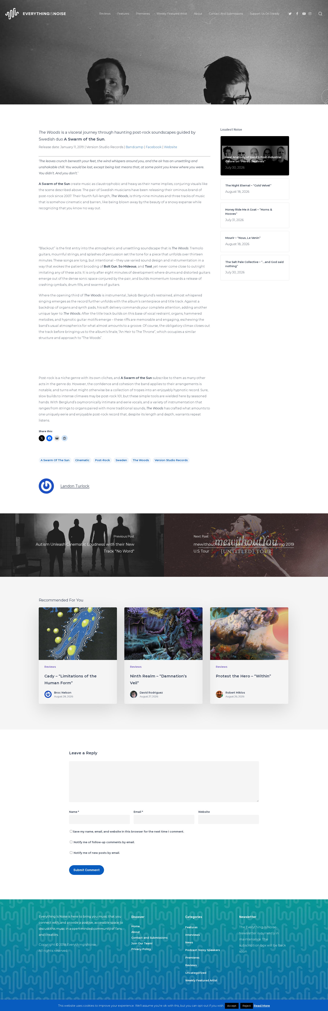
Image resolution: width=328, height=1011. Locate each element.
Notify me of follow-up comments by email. (104, 842)
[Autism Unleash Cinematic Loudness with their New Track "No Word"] (82, 545)
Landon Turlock (74, 486)
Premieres (192, 957)
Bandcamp (134, 147)
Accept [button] (231, 1005)
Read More (262, 1005)
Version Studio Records (171, 460)
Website (170, 147)
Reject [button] (247, 1005)
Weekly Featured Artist (201, 980)
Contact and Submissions (149, 937)
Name (74, 812)
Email (138, 812)
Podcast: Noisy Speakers (202, 950)
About (135, 932)
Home (135, 926)
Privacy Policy (141, 949)
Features (191, 927)
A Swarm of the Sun (55, 460)
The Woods (141, 460)
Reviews (164, 75)
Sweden (121, 460)
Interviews (192, 935)
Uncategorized (195, 973)
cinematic (82, 460)
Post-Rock (102, 460)
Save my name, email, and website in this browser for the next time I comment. (128, 831)
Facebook (154, 147)
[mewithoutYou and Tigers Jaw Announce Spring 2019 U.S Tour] (246, 545)
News (189, 942)
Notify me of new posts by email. (97, 853)
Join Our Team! (141, 943)
